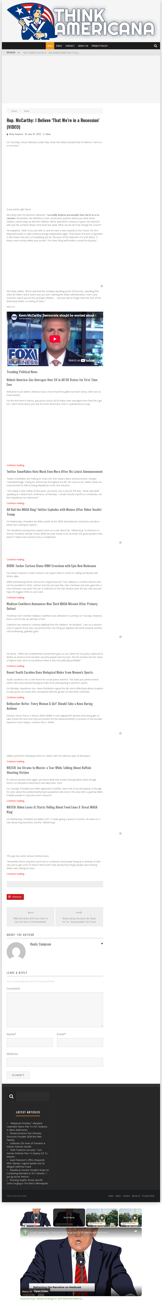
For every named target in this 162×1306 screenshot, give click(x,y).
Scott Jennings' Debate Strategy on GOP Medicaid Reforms (69, 1232)
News (50, 45)
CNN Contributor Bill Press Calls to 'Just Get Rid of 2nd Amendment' (30, 920)
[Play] (102, 1217)
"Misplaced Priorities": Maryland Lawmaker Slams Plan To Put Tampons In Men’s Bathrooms (27, 1126)
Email (61, 1034)
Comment (13, 988)
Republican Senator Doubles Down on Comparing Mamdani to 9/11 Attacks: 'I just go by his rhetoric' (28, 1173)
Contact (70, 45)
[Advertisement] (81, 79)
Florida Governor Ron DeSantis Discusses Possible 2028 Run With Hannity (57, 54)
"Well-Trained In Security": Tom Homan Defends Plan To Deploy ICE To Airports (27, 1153)
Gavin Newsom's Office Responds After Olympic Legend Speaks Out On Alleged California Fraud (26, 1163)
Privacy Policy (100, 45)
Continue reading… (16, 465)
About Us (83, 45)
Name (11, 1034)
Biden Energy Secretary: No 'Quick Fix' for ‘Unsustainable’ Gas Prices (79, 920)
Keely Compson (16, 134)
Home (14, 111)
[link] (25, 1232)
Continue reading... (16, 761)
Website (12, 1054)
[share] (135, 1231)
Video (59, 45)
